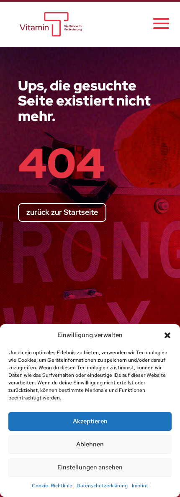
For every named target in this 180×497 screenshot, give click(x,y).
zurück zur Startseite (62, 212)
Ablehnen (90, 444)
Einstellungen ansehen (90, 467)
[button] (167, 335)
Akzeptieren (90, 421)
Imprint (140, 485)
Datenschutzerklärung (102, 485)
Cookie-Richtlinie (52, 485)
